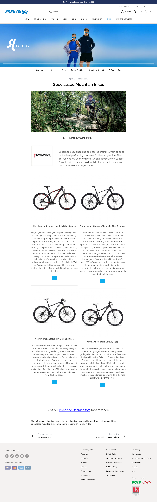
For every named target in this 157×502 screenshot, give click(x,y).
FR (151, 6)
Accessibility (85, 475)
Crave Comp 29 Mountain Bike (45, 421)
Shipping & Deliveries (114, 458)
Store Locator (136, 454)
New (27, 19)
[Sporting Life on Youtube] (22, 456)
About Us (84, 454)
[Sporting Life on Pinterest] (17, 456)
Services (135, 467)
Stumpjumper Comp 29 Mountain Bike (74, 424)
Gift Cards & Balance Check (141, 458)
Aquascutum (45, 436)
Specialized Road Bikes (107, 436)
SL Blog (84, 462)
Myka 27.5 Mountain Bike (71, 421)
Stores (139, 11)
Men (65, 19)
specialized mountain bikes (43, 424)
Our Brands (40, 19)
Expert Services (124, 19)
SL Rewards (110, 475)
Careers (84, 467)
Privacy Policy (86, 471)
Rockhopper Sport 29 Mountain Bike (99, 421)
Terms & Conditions (88, 480)
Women (54, 19)
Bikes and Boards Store (74, 410)
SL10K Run (85, 458)
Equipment (97, 19)
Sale (109, 19)
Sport (71, 79)
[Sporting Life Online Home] (17, 12)
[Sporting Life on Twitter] (12, 456)
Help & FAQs (111, 454)
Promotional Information (115, 471)
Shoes (84, 19)
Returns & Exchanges (114, 462)
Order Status (136, 462)
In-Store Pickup (111, 467)
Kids (74, 19)
